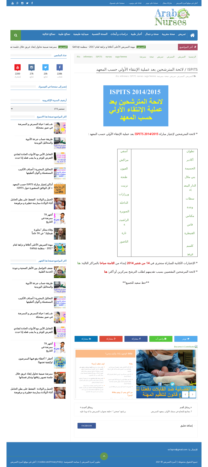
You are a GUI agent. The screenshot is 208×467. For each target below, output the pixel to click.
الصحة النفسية (99, 34)
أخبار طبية (136, 34)
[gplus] (17, 3)
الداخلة (124, 202)
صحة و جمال (152, 34)
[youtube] (12, 3)
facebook (87, 426)
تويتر (184, 339)
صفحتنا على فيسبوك (116, 3)
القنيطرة (189, 233)
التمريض (147, 47)
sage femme (121, 56)
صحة (152, 56)
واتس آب (160, 339)
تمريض (182, 34)
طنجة (124, 177)
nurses (109, 56)
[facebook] (32, 3)
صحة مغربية (168, 34)
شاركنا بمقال (167, 3)
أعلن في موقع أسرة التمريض (187, 3)
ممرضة (143, 56)
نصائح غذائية (48, 34)
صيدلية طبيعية (81, 34)
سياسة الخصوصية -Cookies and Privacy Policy (58, 462)
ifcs (78, 56)
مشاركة (135, 339)
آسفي (124, 151)
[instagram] (22, 3)
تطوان (190, 151)
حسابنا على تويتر (152, 3)
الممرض (171, 56)
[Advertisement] (79, 18)
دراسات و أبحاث (119, 34)
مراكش (124, 160)
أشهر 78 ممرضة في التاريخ (47, 218)
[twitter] (27, 3)
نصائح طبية (64, 34)
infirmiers (88, 56)
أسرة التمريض (169, 462)
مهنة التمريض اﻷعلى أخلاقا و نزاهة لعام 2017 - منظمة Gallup (109, 46)
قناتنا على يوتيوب (135, 3)
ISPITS (99, 56)
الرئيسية (192, 56)
